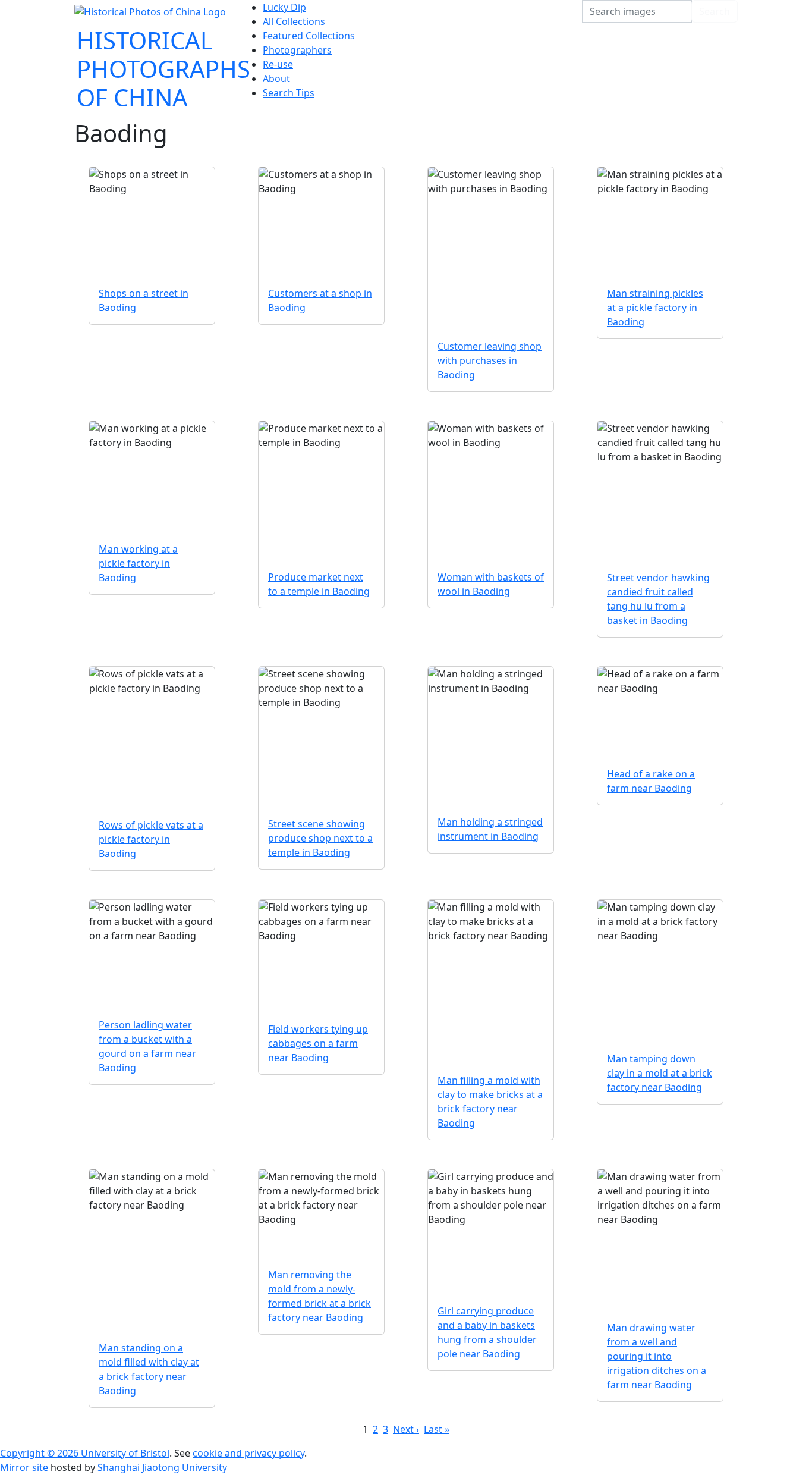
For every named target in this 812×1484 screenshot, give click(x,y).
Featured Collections (309, 35)
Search (714, 11)
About (276, 78)
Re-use (278, 64)
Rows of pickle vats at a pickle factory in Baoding (151, 839)
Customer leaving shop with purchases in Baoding (490, 360)
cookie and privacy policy (248, 1453)
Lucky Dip (284, 7)
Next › (406, 1429)
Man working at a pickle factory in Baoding (138, 563)
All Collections (294, 21)
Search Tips (288, 92)
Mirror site (24, 1467)
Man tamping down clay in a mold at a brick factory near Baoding (659, 1073)
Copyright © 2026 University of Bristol (84, 1453)
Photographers (297, 50)
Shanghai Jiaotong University (162, 1467)
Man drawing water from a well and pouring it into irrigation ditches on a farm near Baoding (656, 1356)
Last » (436, 1429)
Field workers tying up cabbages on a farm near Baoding (318, 1043)
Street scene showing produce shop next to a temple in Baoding (320, 838)
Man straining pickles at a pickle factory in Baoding (655, 307)
